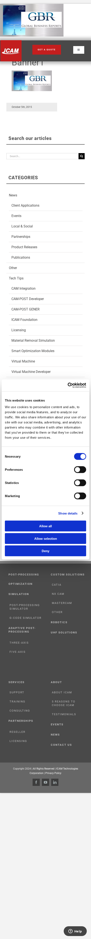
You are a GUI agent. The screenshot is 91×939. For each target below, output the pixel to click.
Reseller (17, 731)
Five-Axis (18, 651)
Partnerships (20, 237)
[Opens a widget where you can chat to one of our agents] (75, 931)
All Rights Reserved (43, 768)
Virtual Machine (23, 361)
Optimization (20, 583)
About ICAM (62, 692)
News (13, 195)
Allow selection (45, 538)
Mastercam (62, 603)
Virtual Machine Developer (31, 372)
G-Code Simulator (25, 617)
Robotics (59, 622)
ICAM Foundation (24, 320)
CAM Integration (23, 288)
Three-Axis (19, 642)
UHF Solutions (64, 632)
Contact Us (61, 744)
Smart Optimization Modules (32, 351)
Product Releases (24, 247)
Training (17, 701)
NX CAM (58, 593)
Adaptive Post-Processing (22, 629)
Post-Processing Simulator (25, 606)
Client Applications (25, 205)
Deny (45, 551)
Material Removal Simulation (33, 340)
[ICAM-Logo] (11, 41)
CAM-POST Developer (27, 299)
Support (17, 692)
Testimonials (64, 714)
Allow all (45, 526)
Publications (20, 257)
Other (13, 268)
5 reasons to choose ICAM (63, 703)
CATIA (56, 584)
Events (16, 216)
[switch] (80, 469)
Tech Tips (16, 278)
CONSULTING (20, 710)
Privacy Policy (53, 773)
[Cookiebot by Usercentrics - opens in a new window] (67, 385)
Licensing (18, 330)
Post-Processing (23, 574)
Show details (67, 513)
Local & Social (22, 226)
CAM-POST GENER (25, 309)
